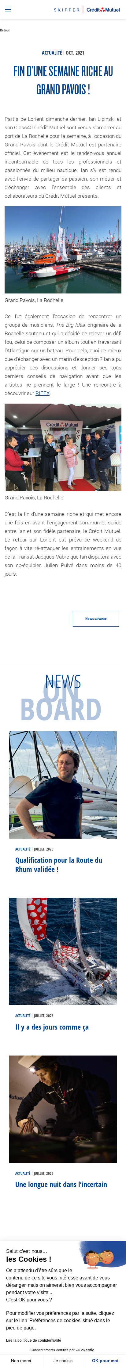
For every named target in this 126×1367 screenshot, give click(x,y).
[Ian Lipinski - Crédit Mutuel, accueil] (87, 8)
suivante (96, 618)
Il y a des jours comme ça (52, 1027)
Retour (5, 30)
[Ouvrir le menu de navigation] (9, 9)
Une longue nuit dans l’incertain (62, 1184)
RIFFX (42, 393)
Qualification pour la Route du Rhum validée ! (58, 864)
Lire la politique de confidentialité (33, 1340)
